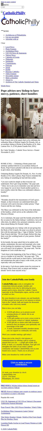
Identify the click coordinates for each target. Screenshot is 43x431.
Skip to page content (8, 2)
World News (5, 86)
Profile (8, 70)
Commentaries (11, 63)
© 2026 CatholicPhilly (9, 429)
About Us (9, 80)
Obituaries (9, 59)
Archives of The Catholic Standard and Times (22, 82)
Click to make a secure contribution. (21, 363)
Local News (10, 47)
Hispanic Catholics (12, 72)
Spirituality (9, 61)
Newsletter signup (12, 76)
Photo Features (11, 49)
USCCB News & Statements (16, 53)
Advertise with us (12, 39)
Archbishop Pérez (12, 51)
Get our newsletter (12, 37)
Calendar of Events (12, 57)
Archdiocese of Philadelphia (16, 35)
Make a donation (12, 78)
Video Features (11, 74)
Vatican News (11, 55)
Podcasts (9, 65)
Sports (8, 67)
